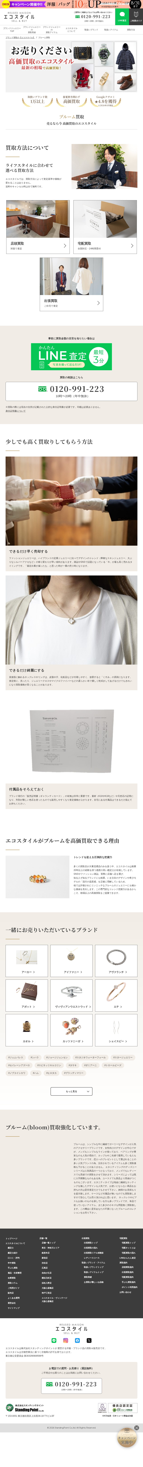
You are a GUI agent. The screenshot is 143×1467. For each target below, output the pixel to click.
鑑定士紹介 (13, 1253)
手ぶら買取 (13, 1268)
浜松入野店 (47, 1283)
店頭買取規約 (128, 1267)
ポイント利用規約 (129, 1287)
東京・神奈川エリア (50, 1248)
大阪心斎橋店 (47, 1288)
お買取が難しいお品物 (93, 1282)
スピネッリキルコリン (50, 1065)
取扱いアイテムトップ (93, 1272)
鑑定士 (11, 1248)
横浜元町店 (47, 1278)
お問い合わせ (125, 1292)
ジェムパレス (16, 1057)
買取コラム (13, 1283)
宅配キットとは (128, 1248)
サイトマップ (14, 1308)
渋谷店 (45, 1263)
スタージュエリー (124, 1057)
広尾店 (45, 1268)
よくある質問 (14, 1298)
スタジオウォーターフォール (91, 1057)
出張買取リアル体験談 (93, 1253)
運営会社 (12, 1303)
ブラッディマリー (74, 1073)
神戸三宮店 (47, 1293)
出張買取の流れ (91, 1248)
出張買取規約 (128, 1272)
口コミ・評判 (14, 1258)
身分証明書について (16, 411)
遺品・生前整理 (15, 1273)
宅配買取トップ (128, 1243)
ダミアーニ (91, 1065)
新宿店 (45, 1258)
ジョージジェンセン (58, 1057)
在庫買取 (12, 1278)
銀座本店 (46, 1253)
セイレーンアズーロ (20, 1065)
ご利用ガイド (14, 1288)
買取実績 (88, 1277)
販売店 (11, 1293)
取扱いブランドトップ (93, 1267)
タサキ (73, 1065)
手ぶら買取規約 (128, 1282)
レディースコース (92, 1258)
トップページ (11, 1238)
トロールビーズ (113, 1065)
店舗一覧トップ (48, 1243)
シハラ (35, 1057)
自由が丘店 (47, 1273)
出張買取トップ (91, 1243)
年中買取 (12, 1263)
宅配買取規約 (128, 1277)
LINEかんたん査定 (128, 1258)
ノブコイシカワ (17, 1073)
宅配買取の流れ (128, 1253)
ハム (36, 1073)
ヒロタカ (52, 1073)
